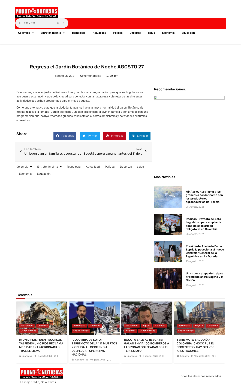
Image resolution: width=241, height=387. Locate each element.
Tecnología (79, 32)
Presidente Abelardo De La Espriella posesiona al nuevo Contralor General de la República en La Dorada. (205, 251)
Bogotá (146, 325)
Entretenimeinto (51, 32)
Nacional (130, 330)
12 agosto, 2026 (44, 356)
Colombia (24, 32)
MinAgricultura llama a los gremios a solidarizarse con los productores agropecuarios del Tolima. (204, 197)
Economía (168, 32)
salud (151, 32)
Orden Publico (28, 330)
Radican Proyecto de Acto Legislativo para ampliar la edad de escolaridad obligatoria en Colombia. (203, 224)
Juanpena (27, 356)
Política (118, 32)
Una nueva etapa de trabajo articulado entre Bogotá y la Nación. (204, 277)
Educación (188, 32)
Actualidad (99, 32)
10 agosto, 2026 (97, 360)
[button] (64, 136)
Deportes (135, 32)
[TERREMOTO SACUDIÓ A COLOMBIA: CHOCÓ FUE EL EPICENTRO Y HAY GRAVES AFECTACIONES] (199, 318)
